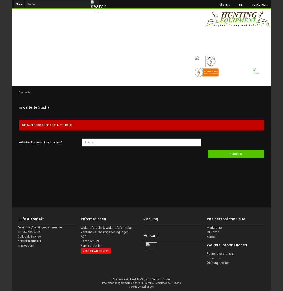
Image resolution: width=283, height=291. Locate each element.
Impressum (26, 245)
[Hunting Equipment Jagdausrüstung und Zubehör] (238, 24)
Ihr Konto (213, 232)
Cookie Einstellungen (141, 286)
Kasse (211, 236)
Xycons (176, 283)
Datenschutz (90, 241)
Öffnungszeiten (218, 263)
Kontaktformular (29, 241)
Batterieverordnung (221, 253)
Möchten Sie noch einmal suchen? (41, 142)
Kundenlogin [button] (259, 4)
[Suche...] (95, 4)
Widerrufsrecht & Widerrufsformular (106, 227)
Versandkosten (161, 279)
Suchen (236, 154)
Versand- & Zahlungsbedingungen (105, 232)
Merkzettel (214, 227)
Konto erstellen (91, 246)
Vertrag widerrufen (96, 250)
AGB (84, 236)
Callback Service (29, 236)
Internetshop (109, 283)
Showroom (214, 258)
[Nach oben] (270, 284)
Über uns (224, 4)
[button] (239, 4)
